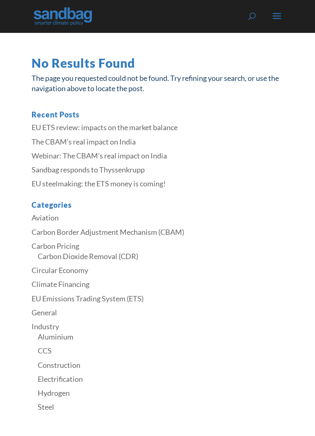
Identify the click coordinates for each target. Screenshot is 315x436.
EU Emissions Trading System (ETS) (88, 298)
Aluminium (55, 336)
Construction (59, 364)
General (44, 312)
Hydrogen (54, 392)
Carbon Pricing (55, 245)
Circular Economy (60, 270)
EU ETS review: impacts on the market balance (105, 127)
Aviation (45, 217)
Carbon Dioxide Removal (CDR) (88, 256)
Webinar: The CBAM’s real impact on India (99, 155)
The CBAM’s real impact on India (84, 141)
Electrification (60, 378)
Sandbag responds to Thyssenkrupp (88, 169)
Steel (46, 406)
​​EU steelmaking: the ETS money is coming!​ (99, 183)
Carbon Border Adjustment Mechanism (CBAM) (108, 231)
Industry (45, 326)
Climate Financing (60, 284)
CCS (45, 350)
